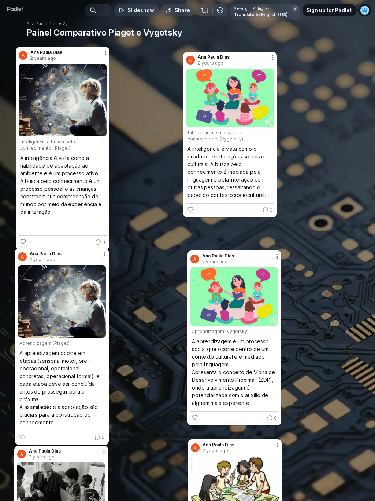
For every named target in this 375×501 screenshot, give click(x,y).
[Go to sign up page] (365, 10)
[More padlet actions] (220, 10)
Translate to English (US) (261, 14)
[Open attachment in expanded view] (63, 100)
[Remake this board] (204, 10)
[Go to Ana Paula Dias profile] (23, 55)
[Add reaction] (23, 241)
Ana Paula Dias (42, 23)
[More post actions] (100, 55)
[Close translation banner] (295, 9)
